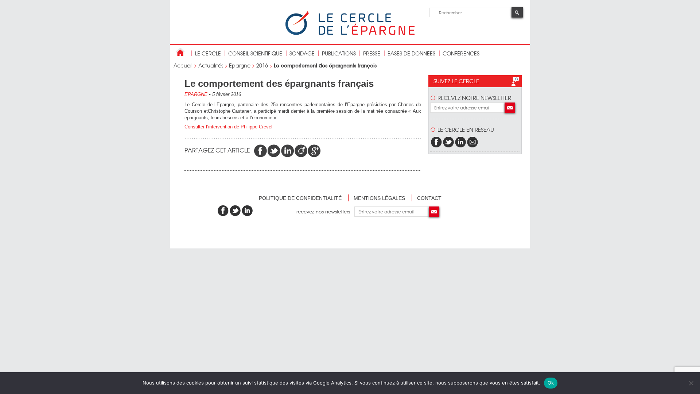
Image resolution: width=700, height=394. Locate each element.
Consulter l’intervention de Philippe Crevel (228, 127)
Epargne (239, 65)
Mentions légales (379, 198)
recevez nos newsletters (325, 211)
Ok (551, 383)
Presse (371, 53)
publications (339, 53)
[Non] (691, 383)
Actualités (210, 65)
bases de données (411, 53)
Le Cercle (208, 53)
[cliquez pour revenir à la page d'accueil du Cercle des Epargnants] (350, 33)
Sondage (302, 53)
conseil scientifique (255, 53)
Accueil (183, 65)
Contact (429, 198)
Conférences (461, 53)
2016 (262, 65)
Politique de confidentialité (300, 198)
